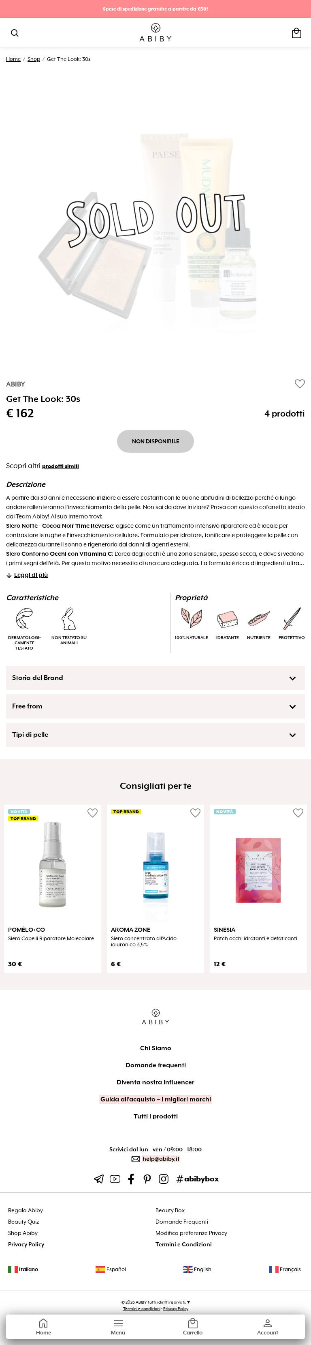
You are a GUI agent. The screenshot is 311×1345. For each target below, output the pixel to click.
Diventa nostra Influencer (155, 1082)
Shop (34, 59)
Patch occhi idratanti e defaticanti (255, 938)
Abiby (15, 384)
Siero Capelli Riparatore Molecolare (51, 938)
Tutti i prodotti (156, 1116)
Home (13, 59)
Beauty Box (170, 1210)
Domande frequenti (156, 1065)
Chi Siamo (155, 1048)
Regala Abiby (25, 1210)
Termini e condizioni (141, 1308)
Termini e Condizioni (184, 1244)
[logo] (155, 32)
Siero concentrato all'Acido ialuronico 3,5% (144, 941)
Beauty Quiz (23, 1221)
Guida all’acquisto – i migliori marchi (155, 1099)
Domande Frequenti (182, 1221)
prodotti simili (60, 466)
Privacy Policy (26, 1244)
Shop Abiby (23, 1233)
